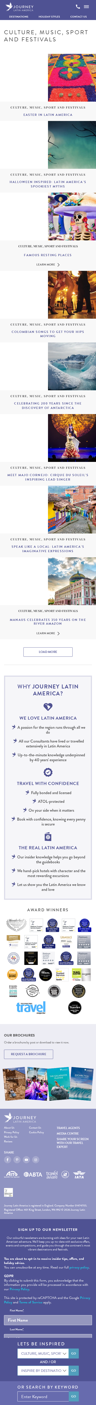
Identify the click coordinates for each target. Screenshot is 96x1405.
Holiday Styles (49, 17)
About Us (9, 1127)
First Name (17, 1310)
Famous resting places (48, 255)
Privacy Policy (11, 1132)
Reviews (8, 1141)
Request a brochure (28, 1054)
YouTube (26, 1159)
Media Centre (68, 1133)
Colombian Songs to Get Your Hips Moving (48, 334)
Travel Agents (68, 1128)
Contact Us (78, 17)
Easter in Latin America (48, 115)
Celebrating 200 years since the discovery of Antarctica (48, 405)
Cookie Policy (36, 1132)
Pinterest (17, 1159)
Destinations (18, 17)
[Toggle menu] (86, 6)
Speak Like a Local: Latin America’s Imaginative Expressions (48, 549)
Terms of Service (30, 1302)
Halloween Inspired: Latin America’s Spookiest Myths (48, 184)
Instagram (35, 1159)
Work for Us (10, 1137)
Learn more (45, 265)
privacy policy (79, 1267)
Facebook (7, 1159)
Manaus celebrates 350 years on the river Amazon (48, 622)
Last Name (17, 1329)
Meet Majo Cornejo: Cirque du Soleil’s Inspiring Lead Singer (48, 477)
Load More (48, 652)
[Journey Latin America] (19, 6)
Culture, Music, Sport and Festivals (48, 107)
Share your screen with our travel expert (73, 1143)
